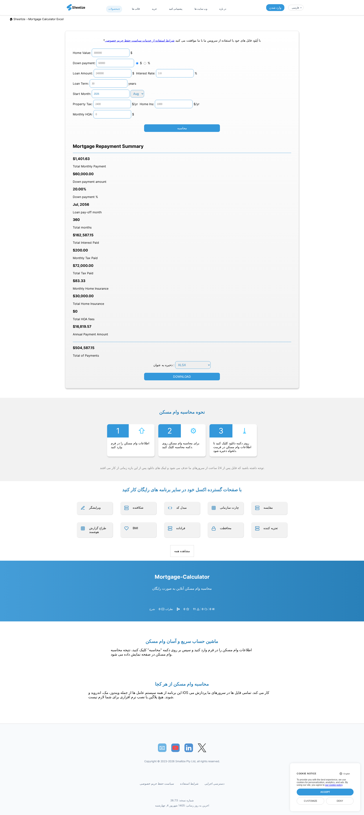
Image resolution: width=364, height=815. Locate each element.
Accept (325, 792)
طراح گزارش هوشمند (97, 530)
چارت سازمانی (229, 507)
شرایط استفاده (189, 783)
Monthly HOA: (83, 114)
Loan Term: (81, 83)
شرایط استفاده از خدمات (157, 40)
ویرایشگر (95, 507)
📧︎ (162, 747)
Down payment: (84, 63)
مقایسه (268, 507)
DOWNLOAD (182, 376)
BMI (135, 528)
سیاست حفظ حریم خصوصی (123, 40)
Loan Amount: (83, 73)
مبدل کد (181, 507)
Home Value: (82, 53)
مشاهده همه (182, 551)
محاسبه (182, 128)
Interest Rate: (145, 73)
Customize (310, 801)
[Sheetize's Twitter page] (202, 747)
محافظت (225, 528)
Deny (340, 801)
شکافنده (138, 507)
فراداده (180, 528)
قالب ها (136, 8)
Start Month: (82, 94)
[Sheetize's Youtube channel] (175, 747)
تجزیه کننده (271, 528)
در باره (222, 8)
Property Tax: (82, 104)
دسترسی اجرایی (214, 783)
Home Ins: (147, 104)
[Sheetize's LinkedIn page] (188, 747)
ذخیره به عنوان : (164, 365)
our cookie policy (333, 785)
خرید (154, 8)
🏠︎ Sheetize (17, 19)
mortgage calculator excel (46, 19)
